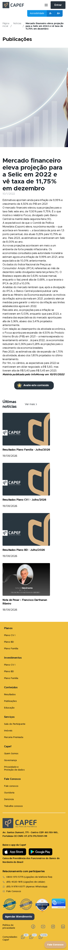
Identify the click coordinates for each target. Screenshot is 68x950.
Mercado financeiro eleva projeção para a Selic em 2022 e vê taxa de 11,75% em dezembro (45, 26)
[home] (22, 5)
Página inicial (6, 24)
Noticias (17, 23)
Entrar (58, 5)
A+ (58, 13)
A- (50, 13)
